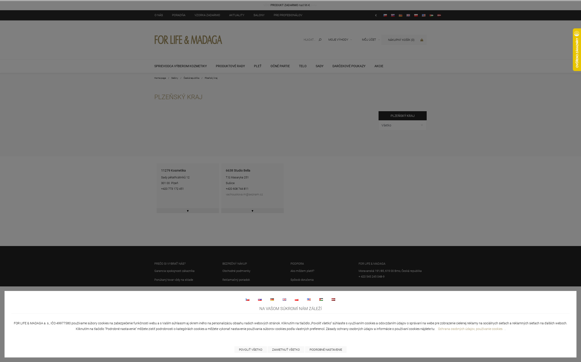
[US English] (309, 299)
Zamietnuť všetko (286, 349)
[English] (284, 299)
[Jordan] (321, 299)
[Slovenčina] (259, 299)
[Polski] (296, 299)
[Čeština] (247, 299)
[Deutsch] (272, 299)
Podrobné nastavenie (326, 349)
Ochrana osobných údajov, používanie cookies (470, 329)
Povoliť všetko (250, 349)
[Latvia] (333, 299)
